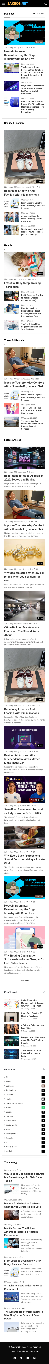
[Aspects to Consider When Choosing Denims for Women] (11, 217)
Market (9, 1151)
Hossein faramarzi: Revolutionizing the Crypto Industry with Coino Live (20, 55)
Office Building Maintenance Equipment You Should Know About (21, 631)
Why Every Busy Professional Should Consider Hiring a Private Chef (24, 859)
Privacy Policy (22, 1351)
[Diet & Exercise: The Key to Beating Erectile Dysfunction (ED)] (11, 296)
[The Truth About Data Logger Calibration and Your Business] (11, 325)
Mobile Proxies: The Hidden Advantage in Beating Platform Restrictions (21, 1231)
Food (8, 1142)
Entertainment (12, 1134)
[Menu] (3, 4)
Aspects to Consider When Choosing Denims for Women (31, 218)
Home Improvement (14, 1103)
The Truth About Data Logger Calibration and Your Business (31, 326)
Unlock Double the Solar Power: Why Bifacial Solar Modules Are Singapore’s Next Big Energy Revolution (32, 106)
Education (10, 1138)
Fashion (9, 1116)
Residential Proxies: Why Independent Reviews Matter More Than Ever (22, 759)
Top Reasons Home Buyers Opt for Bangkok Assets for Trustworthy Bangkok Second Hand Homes (32, 72)
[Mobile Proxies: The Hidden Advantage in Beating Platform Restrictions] (11, 1243)
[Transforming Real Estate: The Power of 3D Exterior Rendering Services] (11, 422)
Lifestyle (9, 1094)
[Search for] (45, 4)
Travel (8, 1107)
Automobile (11, 1121)
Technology (11, 1090)
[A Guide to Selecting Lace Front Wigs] (11, 1029)
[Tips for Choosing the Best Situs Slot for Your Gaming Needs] (11, 408)
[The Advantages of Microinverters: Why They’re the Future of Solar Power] (11, 1327)
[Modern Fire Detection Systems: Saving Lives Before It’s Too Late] (11, 1215)
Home (12, 1351)
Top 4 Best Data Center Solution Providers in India (31, 1053)
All (34, 13)
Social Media (11, 1125)
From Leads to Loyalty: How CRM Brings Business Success (33, 205)
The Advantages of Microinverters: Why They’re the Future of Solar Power (23, 1315)
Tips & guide (11, 1147)
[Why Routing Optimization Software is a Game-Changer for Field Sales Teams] (11, 1189)
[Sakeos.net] (18, 3)
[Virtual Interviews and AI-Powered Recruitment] (11, 1297)
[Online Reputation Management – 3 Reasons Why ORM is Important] (11, 1004)
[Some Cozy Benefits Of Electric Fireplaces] (11, 1017)
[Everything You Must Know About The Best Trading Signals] (11, 1041)
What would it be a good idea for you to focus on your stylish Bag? (32, 232)
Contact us (34, 1351)
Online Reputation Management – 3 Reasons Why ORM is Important (33, 1003)
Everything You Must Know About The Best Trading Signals (33, 1040)
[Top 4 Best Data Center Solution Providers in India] (11, 1054)
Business (40, 13)
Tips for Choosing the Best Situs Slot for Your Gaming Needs (31, 410)
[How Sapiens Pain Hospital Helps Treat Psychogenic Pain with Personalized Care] (11, 309)
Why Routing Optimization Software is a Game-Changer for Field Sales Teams (24, 959)
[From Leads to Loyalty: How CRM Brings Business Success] (11, 203)
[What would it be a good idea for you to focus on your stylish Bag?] (11, 230)
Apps (8, 1129)
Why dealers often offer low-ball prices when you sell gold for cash (24, 576)
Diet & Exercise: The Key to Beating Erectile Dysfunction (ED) (32, 298)
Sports (9, 1112)
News (8, 1081)
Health (9, 1099)
